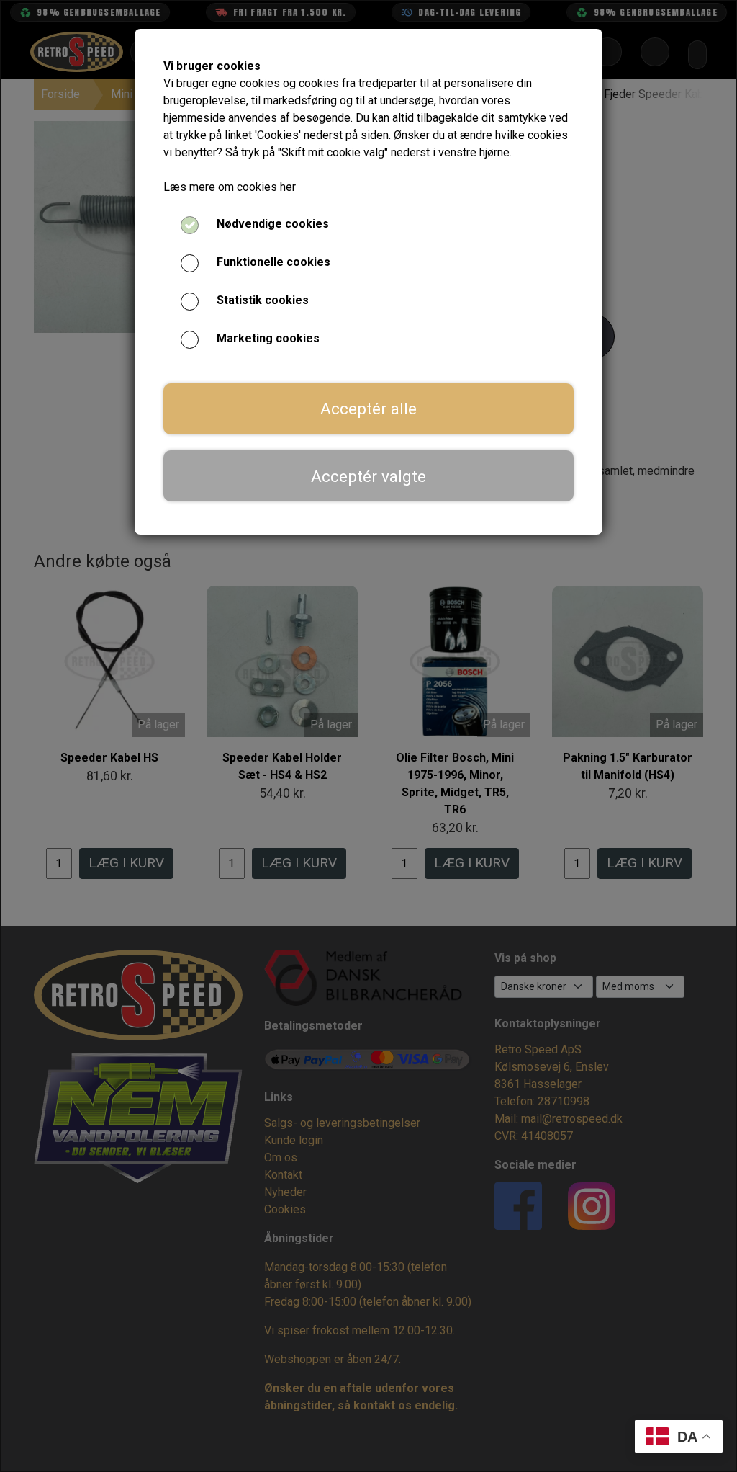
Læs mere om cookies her (229, 187)
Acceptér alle (368, 408)
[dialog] (368, 736)
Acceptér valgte (368, 476)
